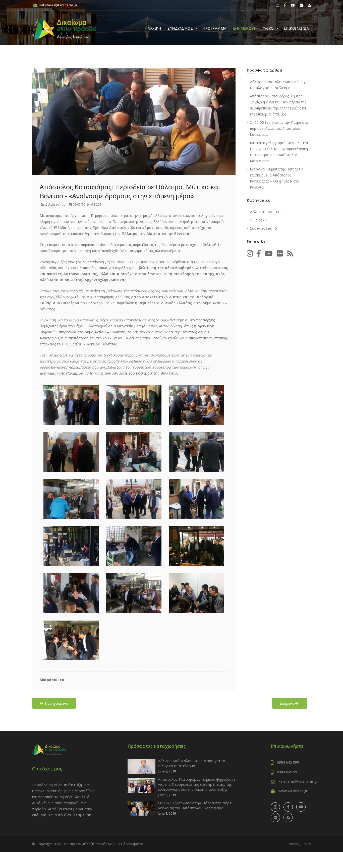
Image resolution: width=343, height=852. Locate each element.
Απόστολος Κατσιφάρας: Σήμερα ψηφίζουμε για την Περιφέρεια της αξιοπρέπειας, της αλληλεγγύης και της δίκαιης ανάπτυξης (196, 784)
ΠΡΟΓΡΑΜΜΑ (214, 28)
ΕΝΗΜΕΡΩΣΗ (245, 28)
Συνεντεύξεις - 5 (263, 228)
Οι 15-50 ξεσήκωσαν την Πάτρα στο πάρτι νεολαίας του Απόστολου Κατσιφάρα (279, 128)
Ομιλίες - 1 (258, 220)
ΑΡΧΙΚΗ (154, 28)
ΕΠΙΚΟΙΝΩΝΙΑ (296, 28)
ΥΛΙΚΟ (268, 28)
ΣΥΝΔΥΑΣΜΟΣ (180, 28)
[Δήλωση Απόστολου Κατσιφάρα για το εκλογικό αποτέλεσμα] (141, 766)
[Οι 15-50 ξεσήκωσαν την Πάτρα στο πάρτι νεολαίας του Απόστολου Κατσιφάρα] (141, 808)
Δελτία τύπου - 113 (265, 211)
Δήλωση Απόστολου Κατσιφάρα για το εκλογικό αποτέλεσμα (191, 763)
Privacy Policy (300, 843)
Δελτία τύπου (55, 204)
